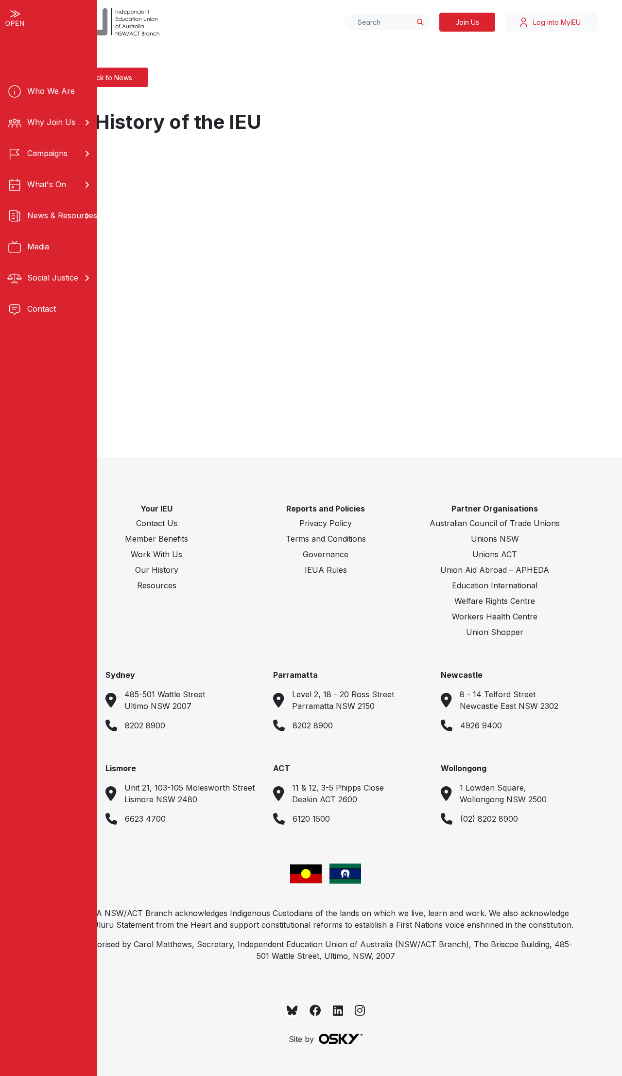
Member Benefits (156, 539)
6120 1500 (311, 819)
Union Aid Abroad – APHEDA (494, 570)
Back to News (110, 77)
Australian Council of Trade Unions (495, 523)
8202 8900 (145, 725)
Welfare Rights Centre (494, 601)
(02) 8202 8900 (489, 819)
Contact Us (156, 523)
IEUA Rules (326, 570)
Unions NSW (495, 539)
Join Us (467, 22)
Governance (325, 554)
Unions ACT (494, 554)
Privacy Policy (325, 523)
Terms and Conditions (326, 539)
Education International (494, 585)
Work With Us (156, 554)
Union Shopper (494, 632)
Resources (156, 585)
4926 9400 (481, 725)
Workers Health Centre (494, 616)
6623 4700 (145, 819)
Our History (156, 570)
